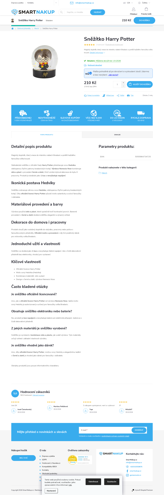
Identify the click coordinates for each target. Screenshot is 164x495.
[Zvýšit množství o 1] (123, 82)
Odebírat (139, 430)
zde (70, 485)
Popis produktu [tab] (46, 135)
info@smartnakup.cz (134, 462)
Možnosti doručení (95, 65)
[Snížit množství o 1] (123, 86)
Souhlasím (111, 481)
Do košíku (144, 20)
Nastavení (51, 490)
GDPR (44, 460)
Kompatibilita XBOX (49, 467)
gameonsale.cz (135, 475)
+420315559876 (136, 467)
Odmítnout (93, 481)
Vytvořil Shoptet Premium (144, 490)
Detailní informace (96, 53)
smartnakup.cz (135, 471)
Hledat (97, 12)
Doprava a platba (17, 3)
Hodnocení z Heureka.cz (51, 463)
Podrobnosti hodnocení (114, 45)
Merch (104, 173)
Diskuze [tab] (117, 135)
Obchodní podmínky (49, 474)
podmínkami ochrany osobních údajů (115, 436)
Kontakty (30, 3)
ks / (23, 458)
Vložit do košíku (142, 84)
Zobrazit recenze (38, 395)
